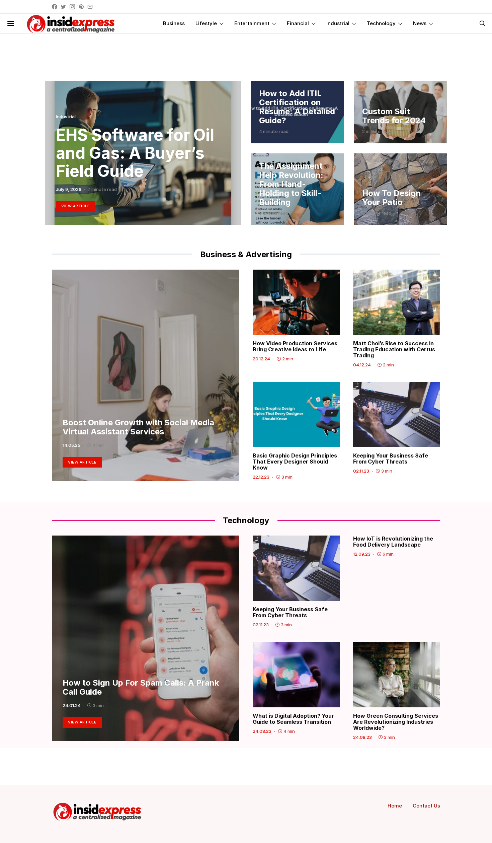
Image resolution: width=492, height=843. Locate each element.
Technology (381, 23)
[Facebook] (54, 6)
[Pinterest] (81, 6)
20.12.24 (261, 358)
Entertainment (251, 23)
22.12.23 (261, 477)
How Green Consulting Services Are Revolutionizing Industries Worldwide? (395, 721)
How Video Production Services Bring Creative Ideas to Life (295, 346)
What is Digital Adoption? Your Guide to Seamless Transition (293, 718)
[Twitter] (63, 6)
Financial (298, 23)
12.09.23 (362, 554)
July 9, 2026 (68, 189)
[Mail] (90, 6)
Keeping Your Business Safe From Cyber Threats (390, 458)
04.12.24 (362, 364)
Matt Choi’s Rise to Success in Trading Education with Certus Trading (394, 349)
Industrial (337, 23)
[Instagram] (72, 6)
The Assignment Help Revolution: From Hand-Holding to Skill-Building (291, 184)
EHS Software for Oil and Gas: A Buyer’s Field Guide (135, 153)
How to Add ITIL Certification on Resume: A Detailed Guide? (297, 106)
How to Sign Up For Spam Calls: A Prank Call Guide (141, 687)
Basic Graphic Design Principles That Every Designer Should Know (295, 461)
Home (395, 805)
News (419, 23)
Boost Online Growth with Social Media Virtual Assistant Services (138, 427)
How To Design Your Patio (391, 197)
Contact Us (426, 805)
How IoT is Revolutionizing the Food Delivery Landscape (393, 541)
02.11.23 (361, 471)
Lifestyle (206, 23)
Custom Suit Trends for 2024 (394, 116)
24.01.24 (72, 705)
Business (174, 23)
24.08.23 (262, 731)
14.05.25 (71, 445)
